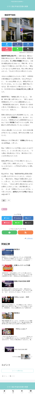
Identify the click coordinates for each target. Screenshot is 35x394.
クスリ (5, 209)
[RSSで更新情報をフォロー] (25, 232)
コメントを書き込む (17, 370)
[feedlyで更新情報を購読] (9, 232)
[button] (28, 49)
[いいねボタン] (3, 200)
